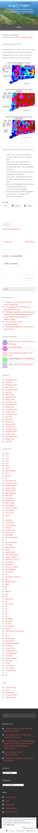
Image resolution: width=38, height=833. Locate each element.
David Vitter (9, 523)
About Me (7, 242)
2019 (7, 468)
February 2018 (10, 397)
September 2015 (11, 436)
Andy (10, 353)
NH (6, 606)
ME (6, 587)
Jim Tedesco (9, 562)
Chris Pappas (10, 503)
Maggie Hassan (10, 582)
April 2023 (8, 382)
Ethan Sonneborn (11, 537)
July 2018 (8, 392)
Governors (9, 545)
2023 (7, 473)
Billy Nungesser (10, 493)
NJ (6, 609)
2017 (7, 463)
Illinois (7, 550)
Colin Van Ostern (11, 508)
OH (6, 614)
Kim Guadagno (10, 569)
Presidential (9, 626)
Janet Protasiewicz (12, 555)
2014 (7, 456)
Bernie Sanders (10, 490)
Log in (7, 690)
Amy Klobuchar (10, 481)
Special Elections (11, 651)
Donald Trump (10, 530)
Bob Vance (9, 495)
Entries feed (9, 692)
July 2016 (8, 417)
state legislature (11, 653)
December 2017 (11, 402)
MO (6, 596)
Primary (8, 628)
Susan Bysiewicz (11, 658)
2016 (7, 461)
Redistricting (9, 638)
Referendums (10, 641)
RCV (7, 636)
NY (6, 611)
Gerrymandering (11, 542)
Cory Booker (9, 513)
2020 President (10, 471)
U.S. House (9, 665)
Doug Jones (9, 532)
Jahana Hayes (10, 552)
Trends (7, 663)
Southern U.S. (10, 648)
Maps (7, 584)
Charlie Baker (10, 500)
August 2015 (9, 439)
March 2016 (9, 422)
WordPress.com (11, 697)
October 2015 (10, 434)
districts (8, 527)
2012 (7, 453)
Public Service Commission (14, 631)
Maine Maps (29, 242)
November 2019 (11, 385)
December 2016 (11, 409)
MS (6, 601)
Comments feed (11, 695)
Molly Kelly (9, 599)
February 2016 (10, 424)
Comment (28, 278)
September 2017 (11, 404)
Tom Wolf (8, 661)
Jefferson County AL (12, 559)
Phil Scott (8, 621)
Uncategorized (15, 229)
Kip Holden (9, 572)
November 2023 (11, 380)
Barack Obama (10, 486)
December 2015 (11, 429)
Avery (10, 347)
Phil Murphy (9, 619)
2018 (7, 466)
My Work (18, 347)
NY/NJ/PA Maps (28, 359)
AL (6, 478)
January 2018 (10, 399)
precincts (8, 624)
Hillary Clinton (10, 547)
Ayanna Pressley (11, 483)
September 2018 (11, 390)
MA (6, 579)
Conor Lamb (9, 510)
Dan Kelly (8, 520)
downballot (9, 535)
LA (6, 574)
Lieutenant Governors (13, 577)
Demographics (10, 525)
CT (6, 518)
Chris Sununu (9, 505)
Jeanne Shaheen (11, 557)
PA (6, 616)
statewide (8, 656)
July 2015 (8, 441)
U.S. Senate (9, 668)
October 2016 (10, 412)
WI (6, 675)
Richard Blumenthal (12, 643)
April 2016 (8, 419)
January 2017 (10, 407)
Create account (10, 687)
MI (6, 589)
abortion (8, 476)
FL (6, 540)
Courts (7, 515)
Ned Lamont (9, 604)
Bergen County (10, 488)
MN (6, 594)
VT (6, 673)
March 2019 (9, 387)
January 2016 (10, 427)
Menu (19, 27)
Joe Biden (8, 564)
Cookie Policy (10, 824)
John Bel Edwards (11, 567)
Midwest (8, 592)
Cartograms (9, 498)
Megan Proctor (13, 341)
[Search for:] (19, 289)
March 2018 (9, 395)
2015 (7, 458)
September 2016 (11, 414)
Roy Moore (9, 646)
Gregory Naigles (19, 5)
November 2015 (11, 432)
